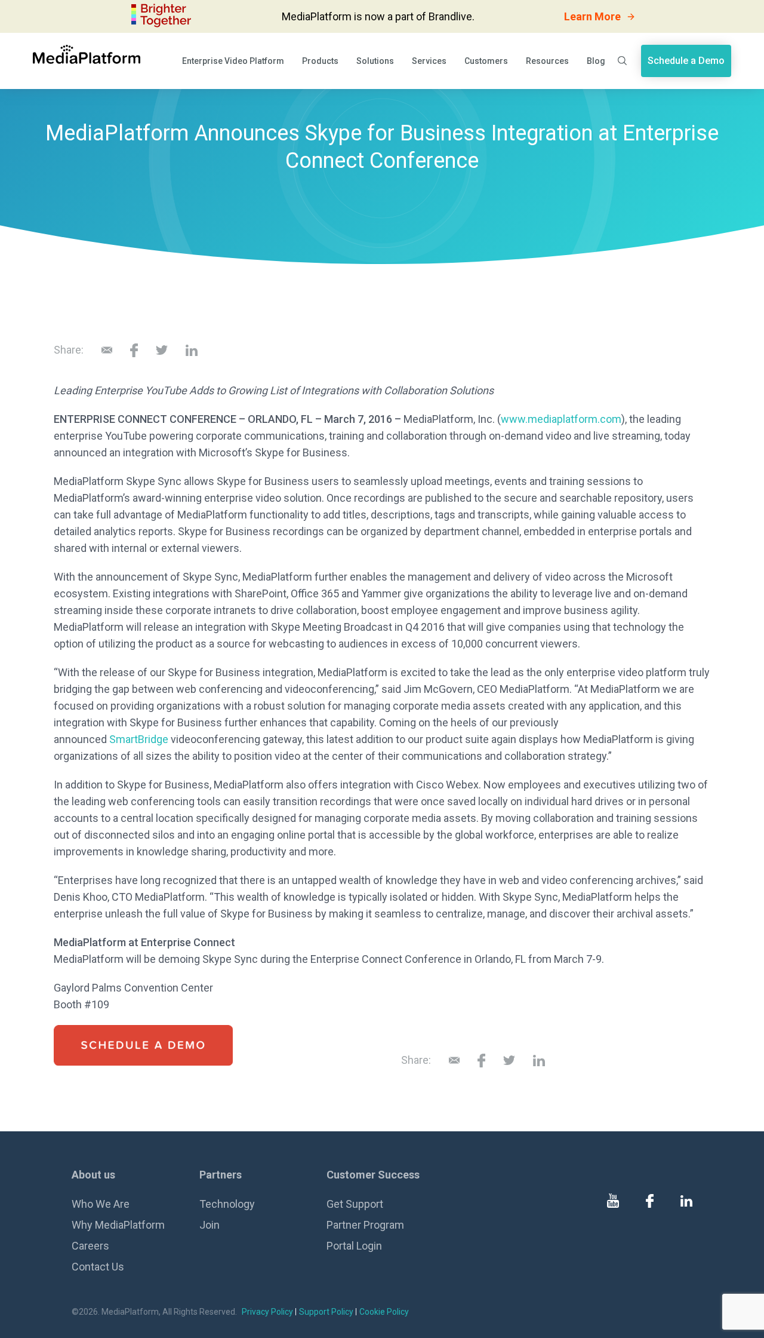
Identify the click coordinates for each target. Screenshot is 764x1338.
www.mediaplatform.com (561, 419)
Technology (227, 1204)
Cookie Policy (384, 1311)
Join (209, 1225)
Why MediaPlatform (118, 1225)
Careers (90, 1245)
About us (93, 1174)
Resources (547, 61)
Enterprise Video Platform (233, 61)
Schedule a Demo (686, 60)
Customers (486, 61)
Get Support (354, 1204)
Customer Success (373, 1174)
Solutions (375, 61)
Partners (220, 1174)
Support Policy (326, 1311)
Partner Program (365, 1225)
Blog (596, 61)
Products (320, 61)
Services (429, 61)
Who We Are (101, 1204)
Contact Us (98, 1266)
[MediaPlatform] (86, 54)
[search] (623, 61)
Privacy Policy (267, 1311)
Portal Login (354, 1245)
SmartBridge (138, 739)
